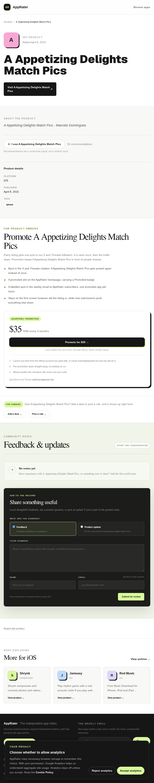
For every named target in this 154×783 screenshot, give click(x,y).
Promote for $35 (77, 342)
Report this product (14, 628)
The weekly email (92, 723)
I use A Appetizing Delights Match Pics (34, 144)
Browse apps (142, 7)
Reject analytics (102, 770)
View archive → (140, 659)
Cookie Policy (44, 772)
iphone (9, 204)
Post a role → (39, 414)
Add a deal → (15, 414)
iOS (6, 180)
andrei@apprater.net (43, 379)
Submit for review (131, 596)
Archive (8, 22)
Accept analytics (130, 770)
